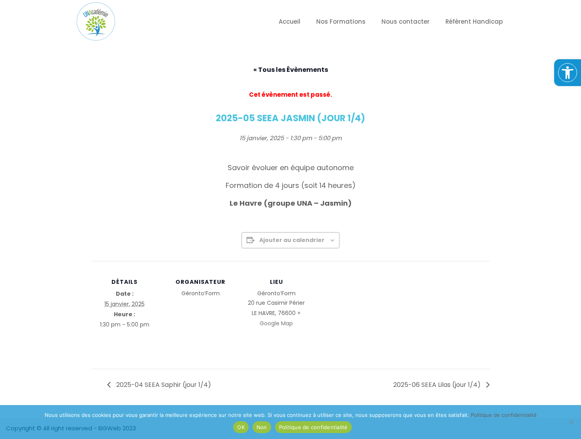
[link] (567, 72)
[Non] (571, 422)
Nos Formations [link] (341, 21)
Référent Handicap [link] (474, 21)
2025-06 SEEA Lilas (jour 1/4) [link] (437, 384)
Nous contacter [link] (405, 21)
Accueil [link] (289, 21)
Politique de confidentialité (313, 427)
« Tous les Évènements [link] (290, 69)
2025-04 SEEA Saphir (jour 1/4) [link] (163, 384)
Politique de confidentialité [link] (504, 415)
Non (262, 427)
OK (241, 427)
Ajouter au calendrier (291, 240)
